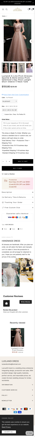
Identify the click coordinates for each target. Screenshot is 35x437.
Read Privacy (6, 427)
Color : (7, 97)
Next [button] (32, 41)
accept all (8, 432)
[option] (17, 40)
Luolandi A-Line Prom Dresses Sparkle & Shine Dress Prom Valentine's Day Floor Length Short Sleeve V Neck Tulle (17, 349)
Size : (9, 106)
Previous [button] (3, 41)
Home (3, 16)
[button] (33, 3)
